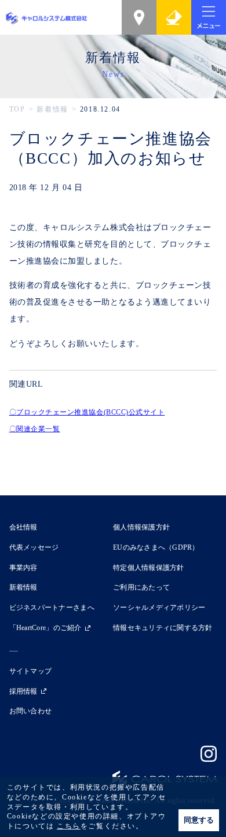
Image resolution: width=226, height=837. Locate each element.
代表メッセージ (34, 547)
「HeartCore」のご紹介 (45, 628)
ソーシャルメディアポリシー (159, 607)
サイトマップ (30, 671)
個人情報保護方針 (141, 527)
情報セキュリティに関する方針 (163, 628)
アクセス (139, 17)
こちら (69, 826)
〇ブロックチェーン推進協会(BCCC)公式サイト (87, 412)
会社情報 (23, 527)
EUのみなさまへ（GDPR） (156, 547)
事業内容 (23, 568)
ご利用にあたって (141, 587)
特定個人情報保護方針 (148, 568)
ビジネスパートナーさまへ (51, 607)
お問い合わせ (173, 17)
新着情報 (52, 109)
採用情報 (23, 691)
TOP (17, 109)
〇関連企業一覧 (34, 429)
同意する (199, 820)
